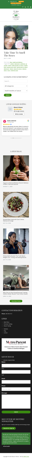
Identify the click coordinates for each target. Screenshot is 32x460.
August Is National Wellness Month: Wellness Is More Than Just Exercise (15, 183)
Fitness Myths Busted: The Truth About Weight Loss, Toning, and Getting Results (14, 256)
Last (3, 375)
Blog (11, 62)
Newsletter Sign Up (16, 5)
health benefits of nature (18, 65)
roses (8, 70)
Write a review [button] (19, 114)
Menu (17, 11)
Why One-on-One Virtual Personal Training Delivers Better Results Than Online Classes (15, 293)
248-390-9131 (13, 1)
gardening (22, 64)
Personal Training (8, 324)
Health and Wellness (17, 62)
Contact (6, 332)
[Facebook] (23, 7)
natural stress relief (11, 67)
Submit (16, 412)
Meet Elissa (6, 322)
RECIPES (21, 1)
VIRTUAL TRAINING (16, 3)
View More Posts (16, 301)
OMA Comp (26, 456)
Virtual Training (7, 326)
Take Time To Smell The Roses (14, 54)
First (3, 368)
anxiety (12, 64)
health (9, 65)
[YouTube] (30, 7)
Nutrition (6, 329)
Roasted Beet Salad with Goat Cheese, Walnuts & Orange (13, 220)
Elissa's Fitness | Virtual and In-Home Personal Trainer (16, 16)
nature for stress (18, 69)
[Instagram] (28, 7)
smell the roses (14, 70)
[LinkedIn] (25, 7)
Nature (11, 69)
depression (17, 64)
